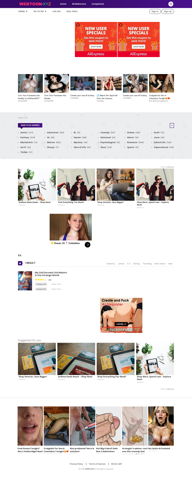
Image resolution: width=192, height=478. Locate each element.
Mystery (80, 142)
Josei (158, 137)
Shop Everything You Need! (111, 376)
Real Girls (72, 11)
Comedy (107, 132)
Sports (132, 147)
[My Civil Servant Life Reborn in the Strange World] (25, 280)
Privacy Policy (76, 464)
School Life (162, 142)
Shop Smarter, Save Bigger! (110, 202)
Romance (135, 142)
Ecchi (158, 132)
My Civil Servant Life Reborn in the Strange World (51, 274)
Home (63, 4)
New (170, 263)
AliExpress (22, 205)
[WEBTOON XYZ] (35, 3)
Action (26, 132)
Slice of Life (82, 147)
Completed (98, 4)
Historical (107, 137)
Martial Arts (28, 142)
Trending (147, 263)
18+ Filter (39, 11)
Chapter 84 (41, 284)
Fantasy (27, 137)
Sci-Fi (25, 147)
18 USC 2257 (116, 464)
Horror (133, 137)
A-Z (129, 263)
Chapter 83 (41, 289)
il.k (26, 118)
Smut (106, 147)
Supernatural (163, 147)
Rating (136, 263)
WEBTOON (89, 469)
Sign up (168, 11)
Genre (21, 11)
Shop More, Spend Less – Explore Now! (153, 203)
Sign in (155, 11)
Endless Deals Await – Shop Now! (35, 202)
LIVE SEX (56, 11)
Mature (54, 142)
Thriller (26, 152)
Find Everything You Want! (71, 202)
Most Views (160, 263)
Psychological (110, 142)
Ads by (167, 167)
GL (50, 137)
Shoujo (53, 147)
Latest (121, 263)
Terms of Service (97, 464)
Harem (80, 137)
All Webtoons (79, 4)
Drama (133, 132)
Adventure (55, 132)
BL (76, 132)
